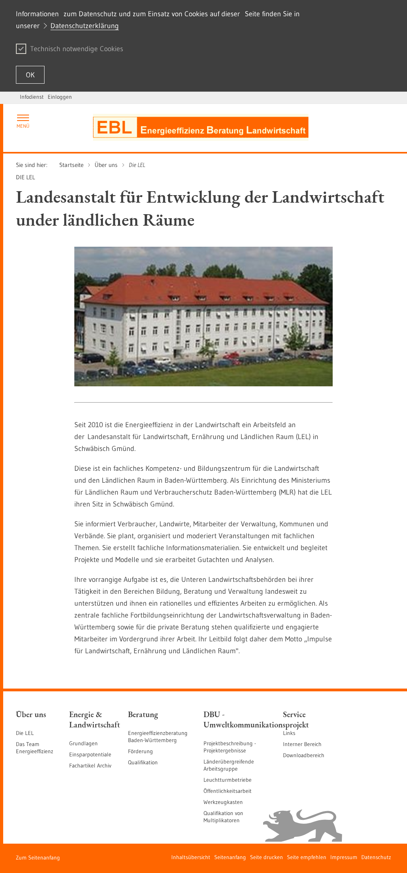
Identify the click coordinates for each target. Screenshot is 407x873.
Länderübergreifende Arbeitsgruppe (229, 765)
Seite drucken (266, 857)
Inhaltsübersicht (190, 857)
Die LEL (25, 733)
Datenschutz (376, 857)
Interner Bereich (302, 744)
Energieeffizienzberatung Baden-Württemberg (158, 736)
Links (289, 733)
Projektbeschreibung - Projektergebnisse (230, 747)
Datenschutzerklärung (84, 25)
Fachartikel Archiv (90, 765)
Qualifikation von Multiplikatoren (223, 817)
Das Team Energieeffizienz (34, 748)
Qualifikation (143, 762)
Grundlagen (83, 743)
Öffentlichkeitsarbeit (228, 790)
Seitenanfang (230, 857)
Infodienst (32, 96)
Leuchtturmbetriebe (228, 779)
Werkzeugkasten (223, 802)
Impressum (343, 857)
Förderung (140, 751)
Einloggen (60, 96)
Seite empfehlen (306, 857)
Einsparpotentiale (90, 754)
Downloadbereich (303, 755)
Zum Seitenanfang (38, 857)
